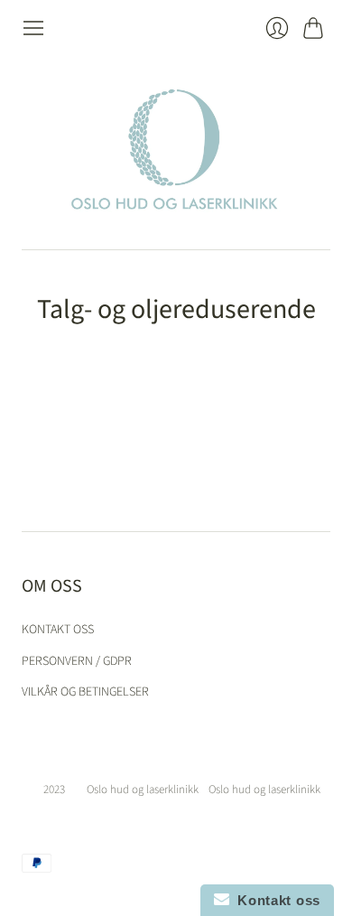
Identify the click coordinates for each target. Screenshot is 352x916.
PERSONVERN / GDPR (77, 661)
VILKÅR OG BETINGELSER (85, 692)
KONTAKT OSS (58, 630)
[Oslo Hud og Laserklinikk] (176, 144)
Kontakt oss (274, 900)
